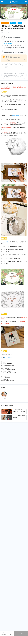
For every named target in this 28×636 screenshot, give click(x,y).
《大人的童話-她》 (5, 242)
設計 (6, 67)
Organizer (3, 634)
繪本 (16, 64)
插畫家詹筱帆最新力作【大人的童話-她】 (13, 52)
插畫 (6, 64)
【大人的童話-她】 (16, 115)
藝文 (11, 64)
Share (24, 5)
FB (2, 357)
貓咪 (21, 64)
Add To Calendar (8, 43)
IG (4, 357)
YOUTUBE (9, 357)
